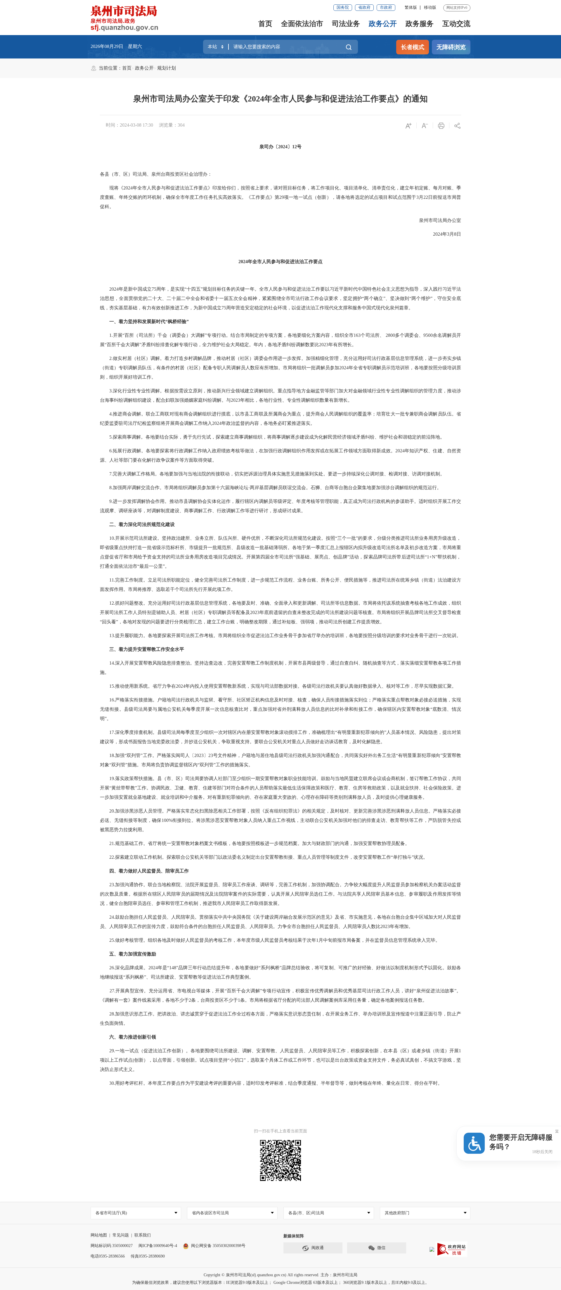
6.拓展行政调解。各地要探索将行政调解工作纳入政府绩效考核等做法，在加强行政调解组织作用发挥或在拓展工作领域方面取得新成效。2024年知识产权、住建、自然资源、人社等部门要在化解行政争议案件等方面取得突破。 (280, 455)
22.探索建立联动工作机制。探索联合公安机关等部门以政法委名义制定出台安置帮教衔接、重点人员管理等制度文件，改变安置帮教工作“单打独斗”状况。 (264, 857)
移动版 (430, 7)
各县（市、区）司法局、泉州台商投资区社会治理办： (156, 174)
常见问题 (120, 1235)
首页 (265, 23)
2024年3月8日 (442, 234)
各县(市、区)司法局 (306, 1213)
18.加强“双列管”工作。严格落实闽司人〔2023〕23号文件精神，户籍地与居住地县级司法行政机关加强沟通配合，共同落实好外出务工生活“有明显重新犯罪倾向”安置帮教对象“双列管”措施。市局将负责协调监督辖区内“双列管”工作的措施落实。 (280, 760)
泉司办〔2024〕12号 (280, 146)
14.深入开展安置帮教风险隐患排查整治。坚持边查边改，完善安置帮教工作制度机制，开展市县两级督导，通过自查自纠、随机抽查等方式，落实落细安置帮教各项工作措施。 (280, 667)
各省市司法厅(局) (111, 1213)
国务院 (343, 7)
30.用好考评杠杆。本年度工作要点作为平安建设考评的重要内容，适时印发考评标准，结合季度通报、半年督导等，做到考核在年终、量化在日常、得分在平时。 (271, 1083)
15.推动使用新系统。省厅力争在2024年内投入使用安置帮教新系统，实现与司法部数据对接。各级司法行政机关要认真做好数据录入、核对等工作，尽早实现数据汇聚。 (278, 686)
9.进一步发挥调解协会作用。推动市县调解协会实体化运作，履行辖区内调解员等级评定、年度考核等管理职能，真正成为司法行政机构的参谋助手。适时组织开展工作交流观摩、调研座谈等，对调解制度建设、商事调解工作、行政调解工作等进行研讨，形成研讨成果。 (280, 506)
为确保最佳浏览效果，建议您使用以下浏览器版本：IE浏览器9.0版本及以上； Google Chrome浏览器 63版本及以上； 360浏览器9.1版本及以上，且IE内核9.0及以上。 (280, 1282)
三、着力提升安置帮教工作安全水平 (142, 649)
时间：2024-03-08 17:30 (129, 125)
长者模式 (412, 47)
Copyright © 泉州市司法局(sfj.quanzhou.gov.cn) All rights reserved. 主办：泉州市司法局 (280, 1275)
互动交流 (456, 23)
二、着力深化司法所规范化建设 (137, 524)
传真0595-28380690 (148, 1256)
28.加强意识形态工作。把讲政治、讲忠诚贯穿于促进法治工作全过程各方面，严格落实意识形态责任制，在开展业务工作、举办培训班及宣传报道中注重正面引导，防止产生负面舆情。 (280, 1018)
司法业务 (346, 23)
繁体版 (411, 7)
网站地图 (99, 1235)
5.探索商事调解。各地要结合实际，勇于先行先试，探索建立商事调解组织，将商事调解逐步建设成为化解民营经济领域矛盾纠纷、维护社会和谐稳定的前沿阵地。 (272, 436)
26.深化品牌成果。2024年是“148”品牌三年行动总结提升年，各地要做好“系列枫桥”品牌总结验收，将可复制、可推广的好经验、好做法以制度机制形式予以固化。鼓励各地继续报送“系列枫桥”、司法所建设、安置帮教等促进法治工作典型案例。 (280, 972)
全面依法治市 (302, 23)
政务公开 (383, 23)
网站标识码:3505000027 (112, 1246)
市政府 (386, 7)
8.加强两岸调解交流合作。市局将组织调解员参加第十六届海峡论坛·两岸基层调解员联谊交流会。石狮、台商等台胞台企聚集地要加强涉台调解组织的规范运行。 (270, 487)
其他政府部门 (397, 1213)
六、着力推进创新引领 (128, 1036)
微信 (381, 1248)
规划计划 (166, 67)
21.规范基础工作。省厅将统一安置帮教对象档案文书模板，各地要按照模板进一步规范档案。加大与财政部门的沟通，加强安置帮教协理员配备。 (255, 843)
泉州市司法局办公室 (435, 220)
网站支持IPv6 (456, 8)
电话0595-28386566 (108, 1256)
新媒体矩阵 (293, 1236)
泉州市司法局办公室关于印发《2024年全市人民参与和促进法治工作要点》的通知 (280, 98)
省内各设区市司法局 (210, 1213)
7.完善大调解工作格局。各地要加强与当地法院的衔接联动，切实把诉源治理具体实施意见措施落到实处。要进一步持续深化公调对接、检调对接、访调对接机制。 (273, 473)
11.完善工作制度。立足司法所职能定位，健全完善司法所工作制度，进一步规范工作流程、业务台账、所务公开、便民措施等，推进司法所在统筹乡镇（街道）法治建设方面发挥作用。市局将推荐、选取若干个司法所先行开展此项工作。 (280, 584)
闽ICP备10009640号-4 (157, 1246)
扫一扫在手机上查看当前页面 (280, 1131)
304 (181, 125)
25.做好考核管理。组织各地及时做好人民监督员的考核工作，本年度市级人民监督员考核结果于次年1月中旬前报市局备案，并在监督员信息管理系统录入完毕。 (270, 940)
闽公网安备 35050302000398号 (218, 1246)
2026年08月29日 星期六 (116, 46)
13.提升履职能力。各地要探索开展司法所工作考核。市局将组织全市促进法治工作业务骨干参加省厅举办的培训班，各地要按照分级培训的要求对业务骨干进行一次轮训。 (280, 635)
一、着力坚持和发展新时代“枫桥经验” (144, 321)
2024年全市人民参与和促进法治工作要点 (280, 261)
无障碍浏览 (451, 47)
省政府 (364, 7)
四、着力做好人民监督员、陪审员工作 (144, 870)
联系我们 (142, 1235)
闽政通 (317, 1248)
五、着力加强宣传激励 (128, 953)
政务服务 (420, 23)
